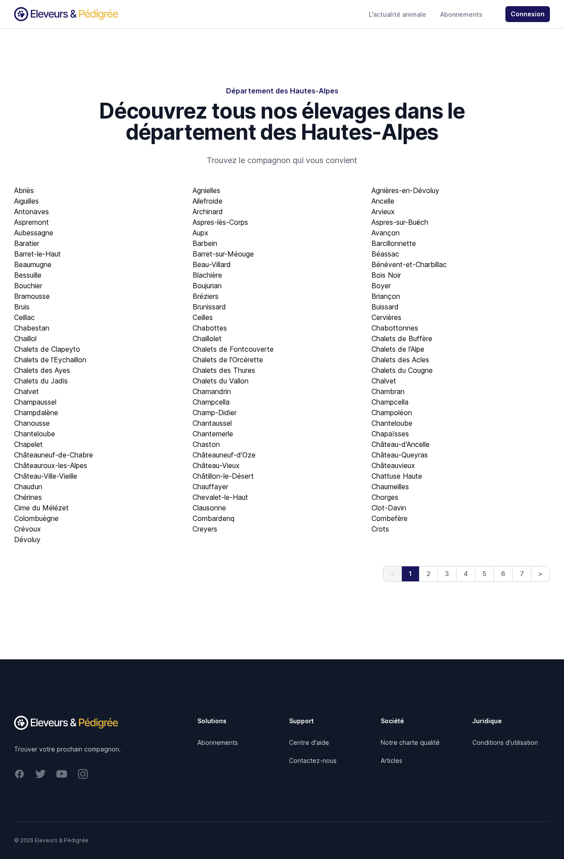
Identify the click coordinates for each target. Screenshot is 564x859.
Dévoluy (27, 539)
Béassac (385, 253)
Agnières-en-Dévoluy (405, 190)
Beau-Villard (212, 264)
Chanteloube (391, 423)
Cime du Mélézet (41, 507)
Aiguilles (26, 201)
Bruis (22, 306)
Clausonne (209, 507)
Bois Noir (386, 275)
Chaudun (28, 486)
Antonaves (31, 211)
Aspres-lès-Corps (220, 222)
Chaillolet (207, 338)
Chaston (206, 444)
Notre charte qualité (410, 742)
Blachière (207, 275)
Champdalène (36, 412)
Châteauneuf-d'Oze (224, 454)
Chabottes (210, 328)
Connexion (528, 14)
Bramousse (32, 296)
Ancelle (382, 201)
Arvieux (383, 211)
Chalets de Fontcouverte (233, 349)
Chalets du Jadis (41, 380)
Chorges (384, 497)
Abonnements (461, 14)
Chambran (387, 391)
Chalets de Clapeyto (47, 349)
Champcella (211, 402)
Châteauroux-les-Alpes (50, 465)
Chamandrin (212, 391)
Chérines (28, 497)
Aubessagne (33, 232)
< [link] (392, 573)
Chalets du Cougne (402, 370)
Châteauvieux (393, 465)
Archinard (208, 211)
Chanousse (32, 423)
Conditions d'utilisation (505, 742)
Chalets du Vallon (221, 380)
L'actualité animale (397, 14)
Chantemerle (213, 433)
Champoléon (391, 412)
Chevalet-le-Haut (220, 497)
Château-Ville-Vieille (45, 476)
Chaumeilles (390, 486)
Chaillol (25, 338)
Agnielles (206, 190)
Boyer (381, 285)
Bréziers (206, 296)
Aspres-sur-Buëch (399, 222)
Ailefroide (208, 201)
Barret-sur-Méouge (223, 253)
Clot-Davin (388, 507)
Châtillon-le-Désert (223, 476)
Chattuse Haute (396, 476)
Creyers (205, 528)
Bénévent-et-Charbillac (409, 264)
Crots (380, 528)
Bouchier (28, 285)
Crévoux (27, 528)
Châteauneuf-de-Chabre (53, 454)
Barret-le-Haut (37, 253)
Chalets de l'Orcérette (228, 359)
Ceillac (24, 317)
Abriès (24, 190)
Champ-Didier (215, 412)
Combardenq (213, 518)
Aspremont (31, 222)
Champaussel (35, 402)
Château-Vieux (216, 465)
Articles (391, 760)
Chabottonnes (394, 328)
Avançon (385, 232)
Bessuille (27, 275)
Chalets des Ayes (42, 370)
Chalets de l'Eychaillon (50, 359)
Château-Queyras (399, 454)
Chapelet (28, 444)
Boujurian (207, 285)
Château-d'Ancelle (400, 444)
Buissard (385, 306)
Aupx (200, 232)
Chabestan (31, 328)
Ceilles (203, 317)
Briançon (385, 296)
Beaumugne (33, 264)
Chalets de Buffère (401, 338)
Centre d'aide (309, 742)
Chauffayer (210, 486)
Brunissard (209, 306)
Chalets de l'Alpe (397, 349)
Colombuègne (36, 518)
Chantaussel (212, 423)
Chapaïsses (390, 433)
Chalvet (383, 380)
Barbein (205, 243)
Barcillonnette (393, 243)
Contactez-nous (313, 760)
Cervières (386, 317)
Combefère (389, 518)
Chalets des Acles (400, 359)
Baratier (26, 243)
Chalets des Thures (224, 370)
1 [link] (410, 573)
